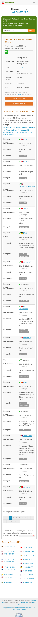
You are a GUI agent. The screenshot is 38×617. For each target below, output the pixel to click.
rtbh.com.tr (26, 139)
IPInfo (20, 94)
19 (15, 521)
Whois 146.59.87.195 (19, 104)
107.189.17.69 (9, 559)
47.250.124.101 (9, 561)
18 (11, 521)
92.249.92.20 (8, 582)
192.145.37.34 (28, 575)
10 (4, 521)
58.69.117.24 (27, 582)
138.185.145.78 (9, 569)
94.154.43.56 (27, 571)
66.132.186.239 (28, 551)
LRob (25, 233)
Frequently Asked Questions (22, 608)
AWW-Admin (27, 436)
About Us (10, 608)
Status (18, 610)
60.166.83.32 (27, 559)
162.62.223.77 (28, 567)
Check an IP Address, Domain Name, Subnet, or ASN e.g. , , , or (19, 22)
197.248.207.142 (9, 546)
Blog (4, 608)
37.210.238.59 (9, 554)
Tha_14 (26, 208)
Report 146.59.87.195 (19, 99)
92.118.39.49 (8, 575)
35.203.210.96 (28, 563)
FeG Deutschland (23, 307)
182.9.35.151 (27, 548)
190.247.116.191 (28, 555)
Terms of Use (24, 603)
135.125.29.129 (28, 578)
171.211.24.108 (9, 567)
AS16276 (20, 67)
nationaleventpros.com (27, 186)
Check (31, 30)
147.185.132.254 (9, 551)
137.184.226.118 (9, 577)
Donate (24, 610)
